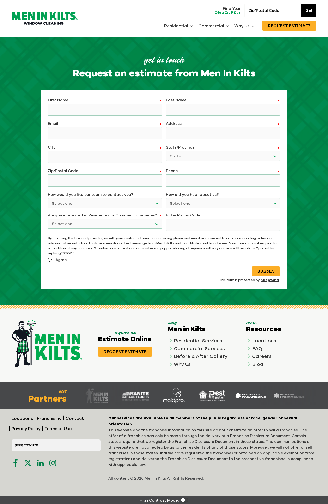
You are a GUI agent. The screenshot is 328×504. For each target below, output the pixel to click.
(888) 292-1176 (26, 445)
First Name (58, 100)
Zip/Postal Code (63, 170)
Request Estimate (289, 26)
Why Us (182, 364)
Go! (308, 10)
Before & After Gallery (200, 356)
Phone (172, 170)
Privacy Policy (26, 428)
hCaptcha (270, 280)
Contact (75, 418)
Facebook (15, 463)
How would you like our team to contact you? (90, 194)
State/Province (180, 147)
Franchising (49, 418)
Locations (264, 340)
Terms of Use (58, 428)
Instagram (53, 463)
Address (174, 123)
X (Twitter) (28, 463)
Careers (262, 356)
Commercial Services (199, 348)
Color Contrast (184, 500)
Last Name (176, 100)
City (51, 147)
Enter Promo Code (183, 215)
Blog (257, 364)
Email (53, 123)
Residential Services (198, 340)
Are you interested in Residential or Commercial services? (102, 215)
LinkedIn (40, 463)
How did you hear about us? (192, 194)
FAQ (257, 348)
